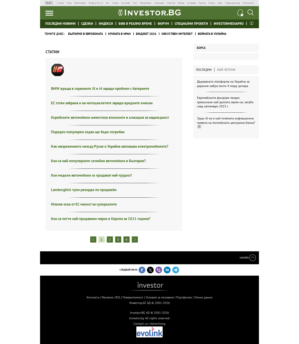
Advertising (157, 324)
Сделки (87, 23)
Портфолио (184, 297)
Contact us (141, 324)
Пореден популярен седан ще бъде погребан (88, 131)
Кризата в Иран (119, 33)
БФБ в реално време (135, 23)
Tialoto (115, 3)
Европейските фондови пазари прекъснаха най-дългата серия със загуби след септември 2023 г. (225, 102)
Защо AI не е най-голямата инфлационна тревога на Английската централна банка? (226, 120)
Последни (204, 69)
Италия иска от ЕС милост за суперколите (84, 204)
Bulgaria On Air (96, 3)
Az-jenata (125, 3)
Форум (163, 23)
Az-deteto (191, 3)
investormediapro (229, 23)
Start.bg (202, 3)
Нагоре (244, 257)
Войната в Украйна (212, 33)
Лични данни (203, 297)
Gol (107, 3)
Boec (220, 3)
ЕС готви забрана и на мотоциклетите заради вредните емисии (102, 103)
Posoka (211, 3)
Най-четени (226, 69)
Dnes (69, 3)
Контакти (93, 297)
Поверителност (133, 297)
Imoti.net (171, 3)
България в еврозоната (85, 33)
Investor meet (251, 23)
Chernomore (248, 3)
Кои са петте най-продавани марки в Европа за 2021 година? (100, 218)
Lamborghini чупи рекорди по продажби (83, 189)
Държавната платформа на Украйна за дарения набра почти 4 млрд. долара (223, 84)
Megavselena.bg (232, 3)
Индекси (106, 23)
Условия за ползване (160, 297)
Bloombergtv (80, 3)
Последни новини (60, 23)
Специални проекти (191, 23)
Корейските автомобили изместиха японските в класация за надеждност (110, 117)
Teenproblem (145, 3)
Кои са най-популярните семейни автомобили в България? (98, 160)
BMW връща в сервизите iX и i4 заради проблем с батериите (100, 88)
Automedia (159, 3)
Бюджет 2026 (146, 33)
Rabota (181, 3)
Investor (60, 3)
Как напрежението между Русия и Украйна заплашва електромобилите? (109, 146)
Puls (135, 3)
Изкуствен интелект (177, 33)
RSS (117, 297)
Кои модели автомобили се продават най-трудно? (91, 175)
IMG (50, 3)
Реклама (107, 297)
